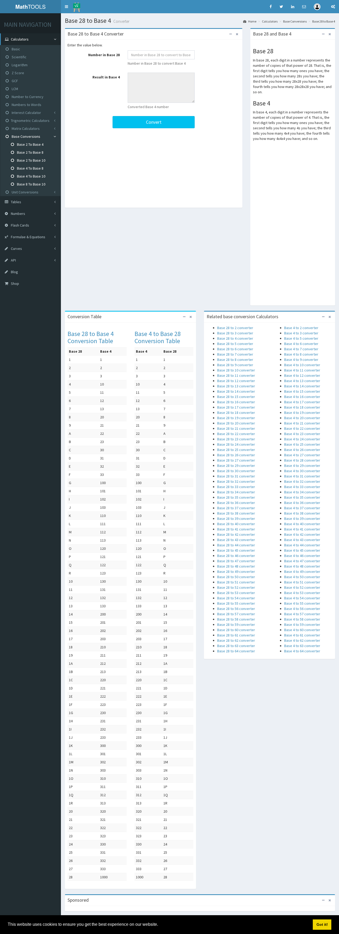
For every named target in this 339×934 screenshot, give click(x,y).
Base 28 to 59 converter (236, 624)
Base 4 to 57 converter (302, 614)
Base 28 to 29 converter (236, 465)
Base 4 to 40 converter (302, 523)
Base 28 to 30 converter (236, 470)
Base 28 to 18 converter (236, 412)
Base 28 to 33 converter (236, 486)
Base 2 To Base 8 (29, 152)
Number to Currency (27, 96)
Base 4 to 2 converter (301, 327)
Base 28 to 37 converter (236, 508)
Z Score (17, 72)
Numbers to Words (26, 104)
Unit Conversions (24, 192)
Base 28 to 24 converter (236, 444)
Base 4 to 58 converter (302, 619)
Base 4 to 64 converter (302, 651)
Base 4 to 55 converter (302, 603)
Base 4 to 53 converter (302, 592)
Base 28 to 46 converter (236, 555)
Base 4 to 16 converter (302, 396)
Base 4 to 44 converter (302, 545)
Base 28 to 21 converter (236, 428)
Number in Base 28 (104, 54)
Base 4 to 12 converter (302, 375)
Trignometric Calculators (30, 120)
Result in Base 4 (106, 77)
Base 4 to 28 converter (302, 460)
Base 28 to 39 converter (236, 518)
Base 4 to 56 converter (302, 608)
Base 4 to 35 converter (302, 497)
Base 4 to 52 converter (302, 587)
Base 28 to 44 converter (236, 545)
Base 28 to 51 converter (236, 582)
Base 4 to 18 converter (302, 407)
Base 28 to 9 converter (235, 364)
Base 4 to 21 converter (302, 423)
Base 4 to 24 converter (302, 439)
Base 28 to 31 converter (236, 476)
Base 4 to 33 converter (302, 486)
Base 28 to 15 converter (236, 396)
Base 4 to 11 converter (302, 370)
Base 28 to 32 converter (236, 481)
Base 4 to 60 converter (302, 629)
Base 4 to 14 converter (302, 386)
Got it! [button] (322, 924)
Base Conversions (25, 136)
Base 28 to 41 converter (236, 529)
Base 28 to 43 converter (236, 539)
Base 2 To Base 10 (30, 160)
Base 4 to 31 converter (302, 476)
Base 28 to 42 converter (236, 534)
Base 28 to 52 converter (236, 587)
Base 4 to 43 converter (302, 539)
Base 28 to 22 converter (236, 433)
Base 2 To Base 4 (29, 144)
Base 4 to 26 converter (302, 449)
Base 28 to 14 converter (236, 391)
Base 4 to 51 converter (302, 582)
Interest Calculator (26, 112)
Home (252, 21)
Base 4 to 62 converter (302, 640)
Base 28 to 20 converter (236, 423)
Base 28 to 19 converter (236, 417)
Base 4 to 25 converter (302, 444)
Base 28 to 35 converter (236, 497)
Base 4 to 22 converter (302, 428)
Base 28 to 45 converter (236, 550)
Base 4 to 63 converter (302, 645)
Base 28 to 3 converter (235, 333)
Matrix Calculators (25, 128)
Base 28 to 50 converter (236, 576)
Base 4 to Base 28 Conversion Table (158, 337)
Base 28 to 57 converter (236, 614)
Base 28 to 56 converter (236, 608)
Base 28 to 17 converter (236, 407)
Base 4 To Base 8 (29, 168)
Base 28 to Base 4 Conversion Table (91, 337)
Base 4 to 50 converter (302, 576)
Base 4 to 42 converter (302, 534)
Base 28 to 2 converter (235, 327)
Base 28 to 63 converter (236, 645)
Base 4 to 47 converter (302, 561)
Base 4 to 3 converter (301, 333)
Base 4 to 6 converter (301, 343)
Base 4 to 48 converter (302, 566)
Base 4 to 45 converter (302, 550)
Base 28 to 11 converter (236, 375)
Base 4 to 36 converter (302, 502)
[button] (66, 6)
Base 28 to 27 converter (236, 460)
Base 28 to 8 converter (235, 359)
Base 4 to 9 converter (301, 359)
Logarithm (19, 65)
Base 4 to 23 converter (302, 433)
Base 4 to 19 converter (302, 412)
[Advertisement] (154, 168)
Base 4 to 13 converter (302, 380)
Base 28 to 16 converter (236, 402)
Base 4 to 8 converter (301, 354)
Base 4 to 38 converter (302, 513)
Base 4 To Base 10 (30, 176)
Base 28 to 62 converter (236, 640)
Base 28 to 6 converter (235, 349)
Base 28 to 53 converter (236, 592)
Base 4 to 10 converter (302, 364)
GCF (14, 80)
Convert (154, 122)
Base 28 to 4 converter (235, 338)
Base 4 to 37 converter (302, 508)
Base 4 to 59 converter (302, 624)
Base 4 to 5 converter (301, 338)
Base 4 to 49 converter (302, 571)
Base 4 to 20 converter (302, 417)
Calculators (270, 21)
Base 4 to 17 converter (302, 402)
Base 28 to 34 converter (236, 492)
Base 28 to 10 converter (236, 370)
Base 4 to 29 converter (302, 465)
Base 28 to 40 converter (236, 523)
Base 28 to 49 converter (236, 571)
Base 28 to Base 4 (323, 21)
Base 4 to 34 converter (302, 492)
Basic (15, 49)
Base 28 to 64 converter (236, 651)
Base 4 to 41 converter (302, 529)
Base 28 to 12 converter (236, 380)
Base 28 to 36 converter (236, 502)
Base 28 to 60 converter (236, 629)
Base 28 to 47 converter (236, 561)
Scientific (18, 57)
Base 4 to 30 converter (302, 470)
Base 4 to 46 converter (302, 555)
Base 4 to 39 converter (302, 518)
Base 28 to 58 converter (236, 619)
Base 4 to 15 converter (302, 391)
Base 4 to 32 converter (302, 481)
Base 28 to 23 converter (236, 439)
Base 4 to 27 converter (302, 455)
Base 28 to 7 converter (235, 354)
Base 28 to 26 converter (236, 455)
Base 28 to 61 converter (236, 635)
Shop (14, 283)
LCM (14, 88)
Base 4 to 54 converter (302, 598)
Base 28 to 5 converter (235, 343)
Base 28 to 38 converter (236, 513)
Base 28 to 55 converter (236, 603)
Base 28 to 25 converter (236, 449)
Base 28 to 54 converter (236, 598)
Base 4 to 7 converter (301, 349)
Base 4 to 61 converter (302, 635)
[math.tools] (76, 5)
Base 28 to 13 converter (236, 386)
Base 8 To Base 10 (30, 184)
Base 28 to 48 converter (236, 566)
